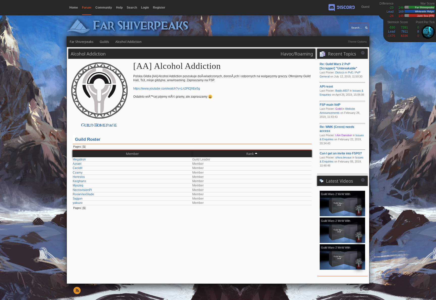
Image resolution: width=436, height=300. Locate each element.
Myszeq (78, 185)
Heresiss (79, 177)
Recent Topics (342, 54)
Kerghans (79, 181)
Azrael (77, 164)
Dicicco (339, 72)
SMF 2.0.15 (323, 288)
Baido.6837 (342, 90)
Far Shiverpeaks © (357, 292)
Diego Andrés (360, 296)
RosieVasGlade (83, 194)
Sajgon (78, 198)
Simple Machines (358, 288)
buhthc (334, 296)
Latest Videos (339, 181)
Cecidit (77, 168)
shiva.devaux (343, 157)
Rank (250, 153)
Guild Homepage (99, 125)
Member (132, 153)
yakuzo (78, 203)
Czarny (78, 172)
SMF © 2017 (339, 288)
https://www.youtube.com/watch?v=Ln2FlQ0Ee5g (166, 88)
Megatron (79, 159)
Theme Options (357, 41)
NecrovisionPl (82, 190)
